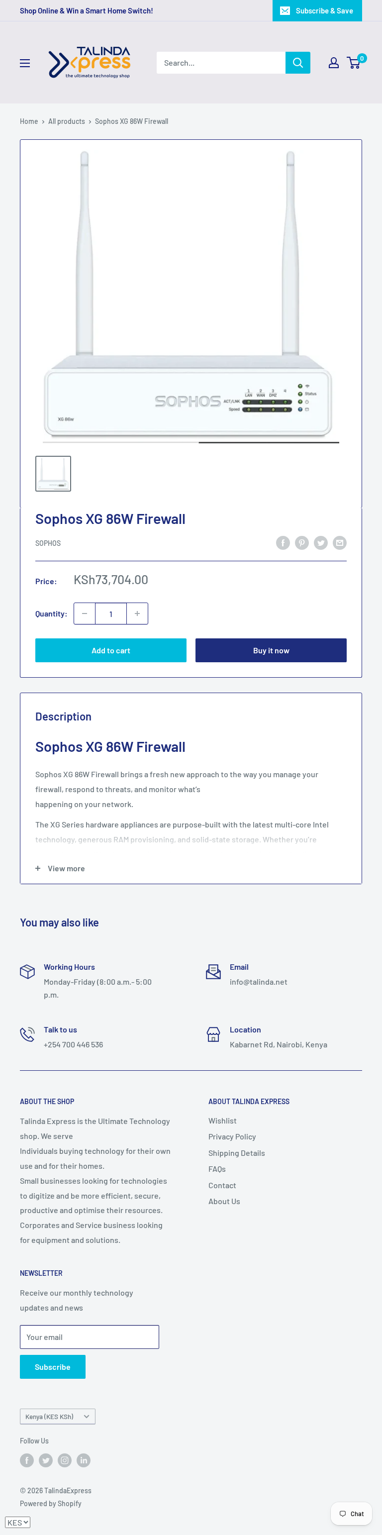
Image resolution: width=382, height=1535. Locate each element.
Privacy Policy (232, 1136)
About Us (224, 1201)
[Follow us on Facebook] (27, 1460)
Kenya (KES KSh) (49, 1416)
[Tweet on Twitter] (321, 542)
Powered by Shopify (51, 1503)
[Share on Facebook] (283, 542)
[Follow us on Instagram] (65, 1460)
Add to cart (111, 650)
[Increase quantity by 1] (137, 613)
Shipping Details (236, 1152)
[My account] (334, 62)
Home (29, 121)
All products (66, 121)
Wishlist (222, 1120)
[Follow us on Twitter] (46, 1460)
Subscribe (53, 1366)
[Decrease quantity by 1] (84, 613)
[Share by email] (340, 542)
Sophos (48, 543)
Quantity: (51, 613)
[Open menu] (25, 63)
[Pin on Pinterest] (302, 542)
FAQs (217, 1168)
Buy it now (271, 650)
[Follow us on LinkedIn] (84, 1460)
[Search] (298, 63)
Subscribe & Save (324, 10)
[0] (354, 63)
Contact (222, 1185)
